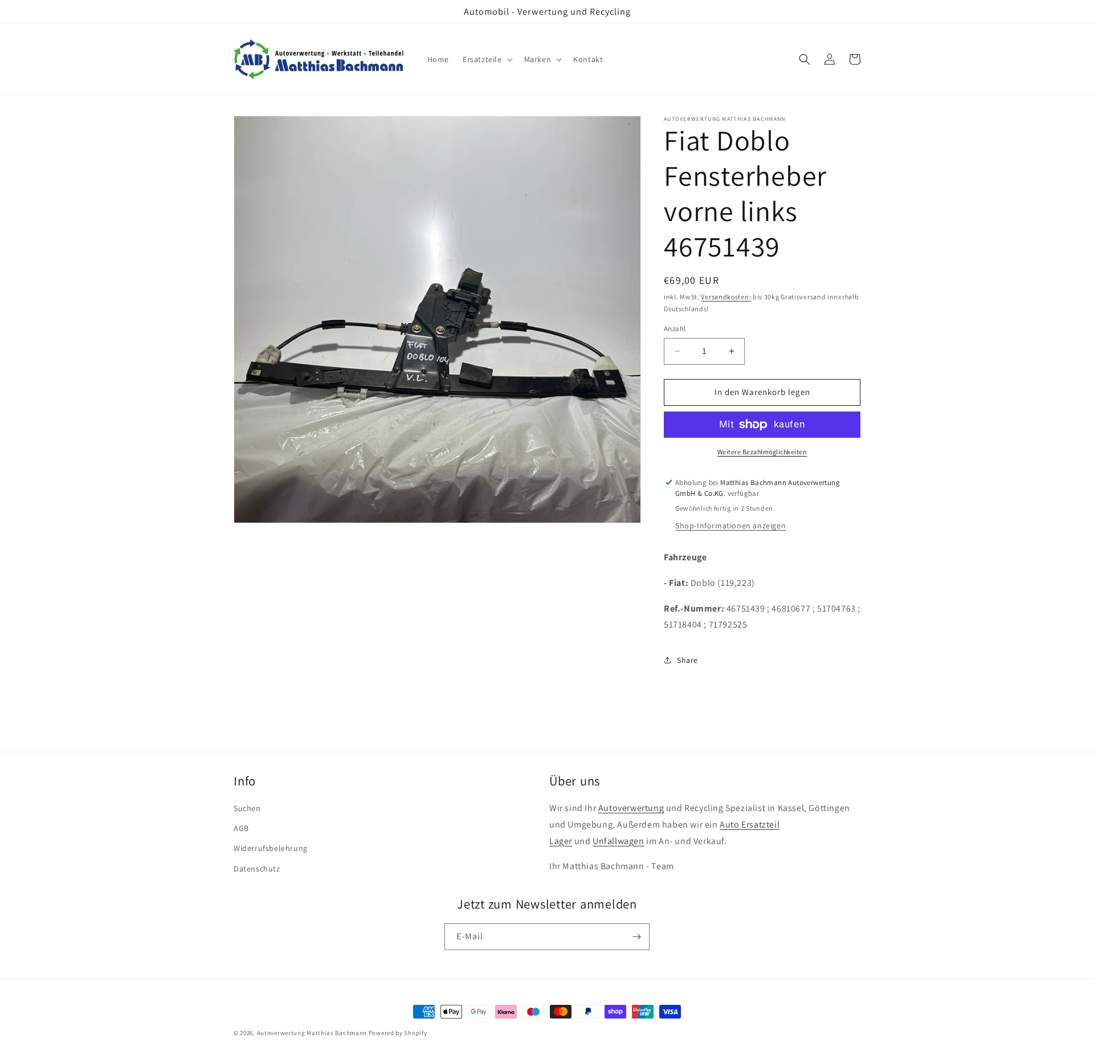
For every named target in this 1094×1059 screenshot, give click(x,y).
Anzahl (674, 328)
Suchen (247, 808)
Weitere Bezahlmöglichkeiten (762, 451)
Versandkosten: (726, 296)
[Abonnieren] (636, 936)
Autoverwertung (631, 808)
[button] (486, 59)
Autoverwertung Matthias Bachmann (312, 1033)
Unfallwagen (618, 841)
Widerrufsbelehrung (271, 848)
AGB (241, 828)
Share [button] (687, 660)
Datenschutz (257, 869)
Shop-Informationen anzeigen (730, 525)
